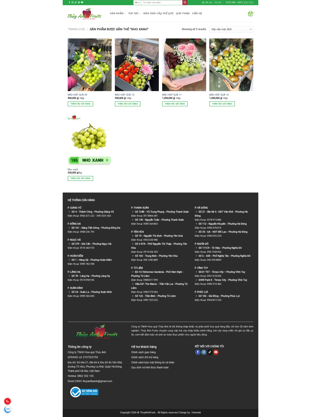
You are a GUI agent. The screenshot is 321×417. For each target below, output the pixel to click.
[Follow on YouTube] (82, 2)
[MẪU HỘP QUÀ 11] (184, 64)
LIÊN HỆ (197, 13)
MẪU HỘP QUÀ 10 (124, 94)
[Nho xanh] (90, 139)
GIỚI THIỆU (183, 13)
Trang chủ (76, 29)
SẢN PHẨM (117, 13)
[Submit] (184, 2)
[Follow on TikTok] (76, 2)
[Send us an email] (79, 2)
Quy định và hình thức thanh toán (150, 367)
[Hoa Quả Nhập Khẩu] (86, 14)
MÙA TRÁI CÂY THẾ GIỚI (158, 13)
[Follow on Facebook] (69, 2)
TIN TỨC (133, 13)
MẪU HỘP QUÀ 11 (172, 94)
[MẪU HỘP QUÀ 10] (137, 64)
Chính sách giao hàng (143, 352)
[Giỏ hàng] (250, 13)
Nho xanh (73, 169)
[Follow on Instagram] (73, 2)
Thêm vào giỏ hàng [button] (80, 104)
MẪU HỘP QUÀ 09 (77, 94)
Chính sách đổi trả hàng (144, 357)
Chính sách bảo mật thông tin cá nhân (152, 362)
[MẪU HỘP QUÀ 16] (231, 64)
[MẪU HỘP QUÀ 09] (90, 64)
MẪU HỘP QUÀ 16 (219, 94)
